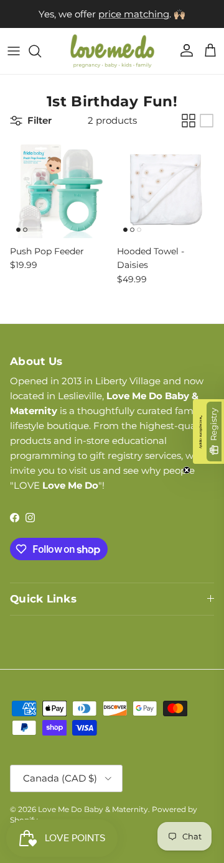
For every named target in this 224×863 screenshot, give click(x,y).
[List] (206, 120)
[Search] (41, 51)
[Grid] (188, 120)
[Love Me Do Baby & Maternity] (112, 51)
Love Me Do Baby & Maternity (93, 809)
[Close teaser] (186, 470)
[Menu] (13, 51)
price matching (133, 14)
